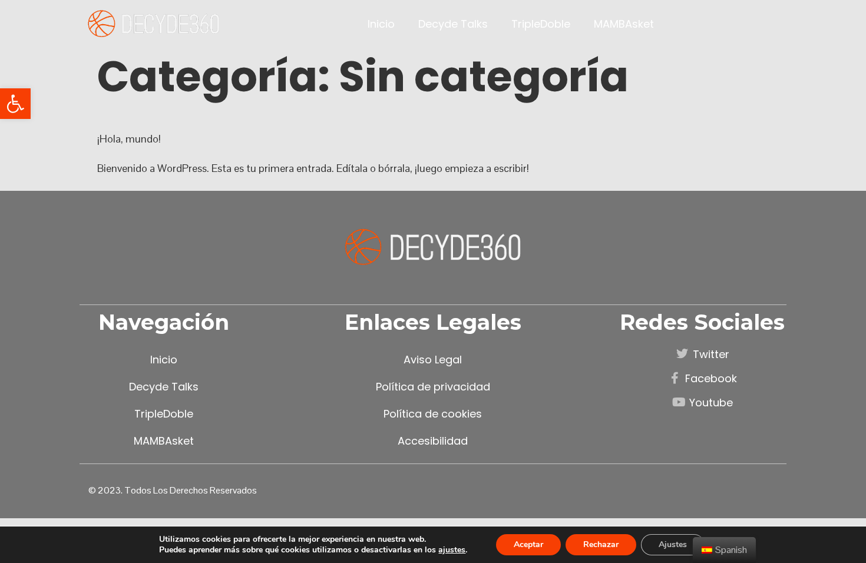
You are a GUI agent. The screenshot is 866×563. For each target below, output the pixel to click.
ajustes (451, 550)
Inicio (381, 23)
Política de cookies (433, 413)
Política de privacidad (433, 386)
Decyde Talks (453, 23)
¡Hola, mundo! (129, 138)
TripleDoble (540, 23)
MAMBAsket (624, 23)
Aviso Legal (433, 359)
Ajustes (673, 544)
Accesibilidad (433, 440)
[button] (15, 103)
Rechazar (601, 544)
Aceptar (528, 544)
